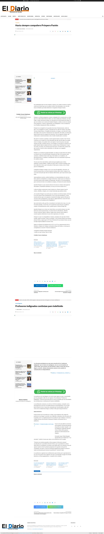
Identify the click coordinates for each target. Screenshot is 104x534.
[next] (69, 19)
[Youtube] (80, 0)
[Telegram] (68, 31)
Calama (17, 22)
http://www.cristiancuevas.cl (23, 115)
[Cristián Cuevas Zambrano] (23, 109)
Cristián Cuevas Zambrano (21, 28)
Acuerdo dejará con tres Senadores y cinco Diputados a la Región (63, 292)
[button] (102, 16)
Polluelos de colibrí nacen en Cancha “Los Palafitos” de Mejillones (20, 87)
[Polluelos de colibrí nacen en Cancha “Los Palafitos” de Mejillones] (29, 87)
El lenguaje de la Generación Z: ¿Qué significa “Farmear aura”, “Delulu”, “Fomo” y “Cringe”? (20, 93)
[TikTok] (78, 526)
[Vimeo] (78, 0)
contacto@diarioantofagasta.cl (37, 529)
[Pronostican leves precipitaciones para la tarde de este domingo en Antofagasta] (29, 81)
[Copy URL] (70, 31)
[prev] (68, 19)
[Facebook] (74, 0)
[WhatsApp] (58, 31)
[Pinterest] (55, 31)
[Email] (63, 31)
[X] (77, 0)
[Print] (65, 31)
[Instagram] (75, 0)
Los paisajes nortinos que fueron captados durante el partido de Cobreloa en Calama (20, 99)
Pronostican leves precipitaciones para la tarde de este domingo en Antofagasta (20, 81)
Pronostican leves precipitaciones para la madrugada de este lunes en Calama (33, 19)
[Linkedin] (60, 31)
